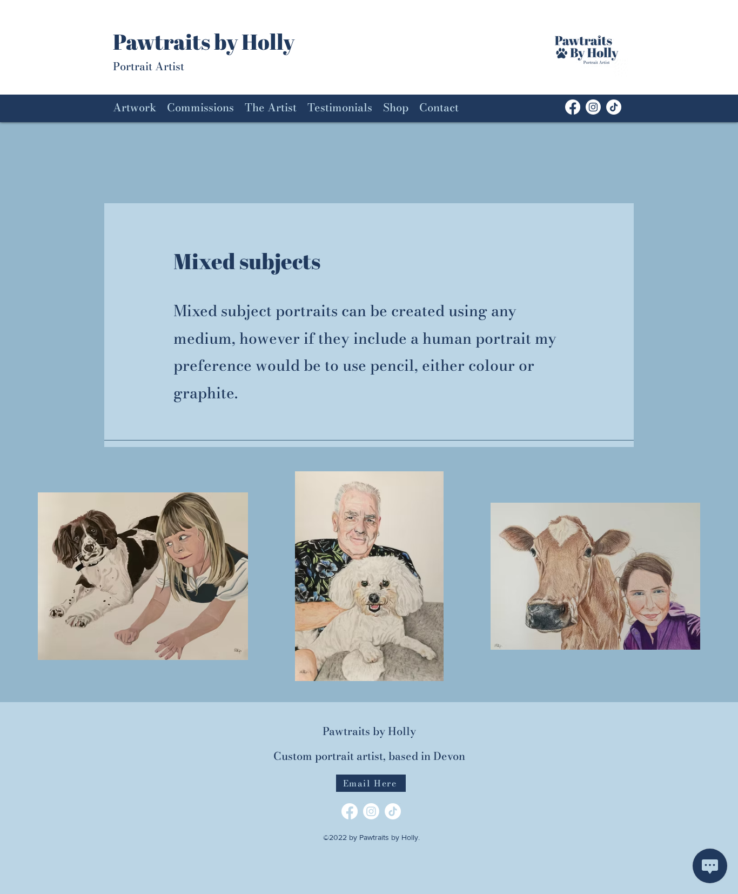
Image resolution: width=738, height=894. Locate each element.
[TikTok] (613, 107)
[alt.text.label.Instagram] (593, 107)
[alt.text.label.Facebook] (349, 811)
